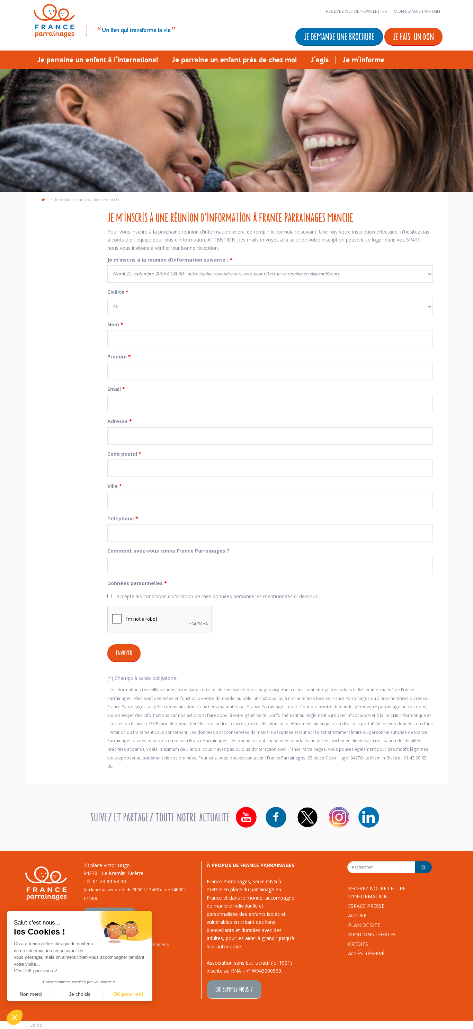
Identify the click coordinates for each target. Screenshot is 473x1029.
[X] (307, 817)
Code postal (124, 453)
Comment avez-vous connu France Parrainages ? (168, 550)
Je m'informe (363, 60)
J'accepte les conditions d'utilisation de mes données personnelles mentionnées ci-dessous (216, 596)
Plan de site (364, 925)
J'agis (320, 60)
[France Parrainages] (103, 19)
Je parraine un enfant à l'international (97, 60)
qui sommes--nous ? (234, 989)
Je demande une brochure (339, 36)
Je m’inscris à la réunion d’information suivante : (169, 259)
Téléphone (122, 518)
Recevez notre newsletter (356, 11)
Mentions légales (372, 934)
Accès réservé (366, 953)
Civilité (117, 292)
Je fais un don (413, 36)
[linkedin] (368, 817)
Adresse (119, 421)
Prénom (119, 356)
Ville (114, 486)
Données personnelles (137, 583)
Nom (115, 324)
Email (116, 389)
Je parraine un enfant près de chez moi (234, 60)
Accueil (358, 915)
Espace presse (366, 906)
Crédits (358, 944)
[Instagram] (339, 817)
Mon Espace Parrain (417, 11)
